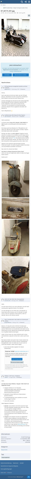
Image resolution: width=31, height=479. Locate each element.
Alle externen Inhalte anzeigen (17, 362)
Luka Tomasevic (8, 116)
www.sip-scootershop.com (21, 351)
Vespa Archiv (4, 449)
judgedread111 (8, 89)
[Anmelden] (25, 2)
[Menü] (29, 1)
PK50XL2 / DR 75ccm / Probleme (12, 376)
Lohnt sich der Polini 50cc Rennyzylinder (14, 299)
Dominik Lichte (7, 300)
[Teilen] (29, 15)
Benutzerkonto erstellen (20, 75)
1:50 (14, 138)
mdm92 (6, 377)
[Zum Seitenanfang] (28, 477)
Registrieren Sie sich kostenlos (10, 69)
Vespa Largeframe (5, 457)
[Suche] (21, 1)
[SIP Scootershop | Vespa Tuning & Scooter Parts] (15, 7)
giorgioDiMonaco (8, 322)
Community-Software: (15, 476)
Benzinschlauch (22, 424)
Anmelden (7, 75)
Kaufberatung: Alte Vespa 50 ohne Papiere (15, 115)
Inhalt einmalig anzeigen (17, 359)
